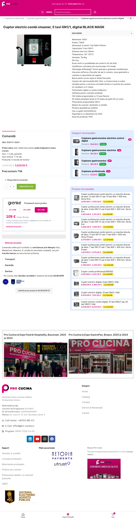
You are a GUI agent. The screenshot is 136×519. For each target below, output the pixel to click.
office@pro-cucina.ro (23, 426)
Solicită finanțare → (15, 227)
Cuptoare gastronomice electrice (64, 18)
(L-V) (76, 4)
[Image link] (17, 388)
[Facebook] (52, 439)
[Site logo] (10, 4)
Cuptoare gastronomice (37, 18)
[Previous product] (128, 18)
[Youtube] (37, 439)
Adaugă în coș (26, 186)
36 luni (41, 210)
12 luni (12, 210)
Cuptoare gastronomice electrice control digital (102, 18)
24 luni (26, 210)
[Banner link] (35, 359)
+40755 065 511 (26, 420)
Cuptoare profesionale (15, 18)
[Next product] (133, 18)
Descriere (102, 33)
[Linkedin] (30, 439)
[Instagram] (44, 439)
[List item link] (108, 391)
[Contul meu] (95, 12)
